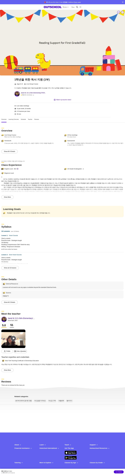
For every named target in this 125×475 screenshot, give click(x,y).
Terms (75, 2)
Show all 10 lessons (10, 268)
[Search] (77, 7)
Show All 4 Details (9, 151)
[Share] (118, 12)
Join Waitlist (119, 472)
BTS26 (65, 2)
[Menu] (80, 7)
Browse (65, 7)
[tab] (3, 119)
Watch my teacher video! (63, 99)
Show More (7, 197)
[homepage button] (52, 7)
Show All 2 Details (9, 302)
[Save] (122, 12)
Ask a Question (21, 351)
